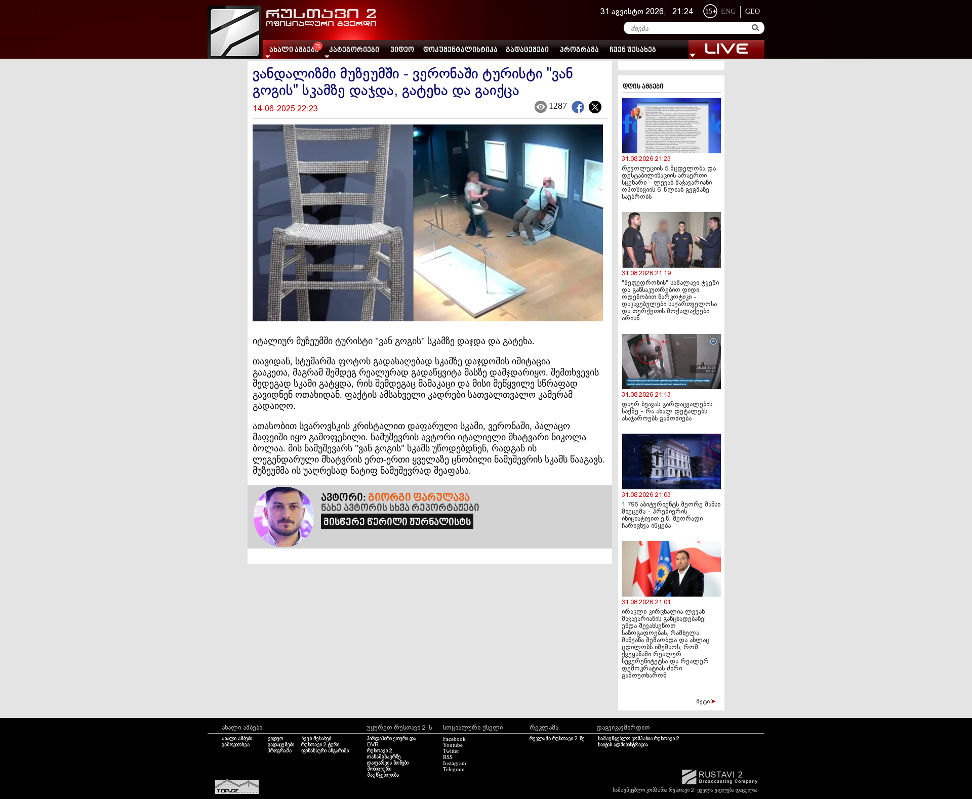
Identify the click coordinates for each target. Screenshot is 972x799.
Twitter (451, 751)
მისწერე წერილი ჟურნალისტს (397, 523)
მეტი (703, 702)
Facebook (454, 739)
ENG (728, 11)
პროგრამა (579, 50)
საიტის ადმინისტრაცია (623, 744)
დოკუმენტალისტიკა (460, 50)
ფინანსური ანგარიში (325, 750)
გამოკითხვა (236, 744)
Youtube (453, 745)
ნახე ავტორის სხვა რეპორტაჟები (400, 508)
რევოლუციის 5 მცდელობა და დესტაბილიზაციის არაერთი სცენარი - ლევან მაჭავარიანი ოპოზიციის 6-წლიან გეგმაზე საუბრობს (669, 183)
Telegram (454, 769)
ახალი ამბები (237, 738)
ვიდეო (402, 50)
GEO (752, 11)
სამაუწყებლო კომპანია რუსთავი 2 (638, 738)
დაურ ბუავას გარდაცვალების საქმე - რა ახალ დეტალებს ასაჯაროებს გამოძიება (667, 412)
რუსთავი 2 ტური (320, 744)
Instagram (454, 763)
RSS (448, 757)
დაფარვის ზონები (388, 763)
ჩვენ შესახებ (633, 50)
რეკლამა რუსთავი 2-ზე (557, 738)
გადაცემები (527, 50)
